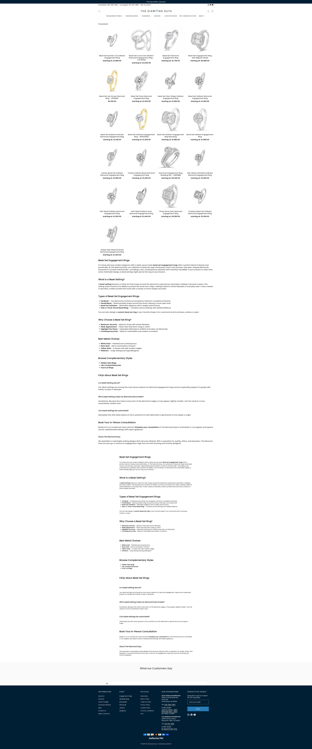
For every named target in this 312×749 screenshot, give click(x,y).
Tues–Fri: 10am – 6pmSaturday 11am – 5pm (169, 711)
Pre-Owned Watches (187, 16)
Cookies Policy (145, 708)
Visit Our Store (145, 5)
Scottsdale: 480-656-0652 (108, 5)
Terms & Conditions (147, 711)
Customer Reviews (104, 705)
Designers (122, 711)
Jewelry (157, 16)
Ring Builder (123, 702)
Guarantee (144, 696)
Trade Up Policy (145, 702)
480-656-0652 (169, 705)
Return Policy (144, 699)
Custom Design (171, 16)
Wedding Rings (132, 16)
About (201, 16)
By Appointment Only (169, 729)
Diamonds (146, 16)
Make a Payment (104, 714)
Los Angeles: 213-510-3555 (129, 5)
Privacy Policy (145, 705)
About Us (101, 696)
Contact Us (102, 711)
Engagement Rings (114, 16)
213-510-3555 (169, 724)
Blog (99, 708)
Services (101, 699)
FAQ (141, 714)
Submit (198, 709)
